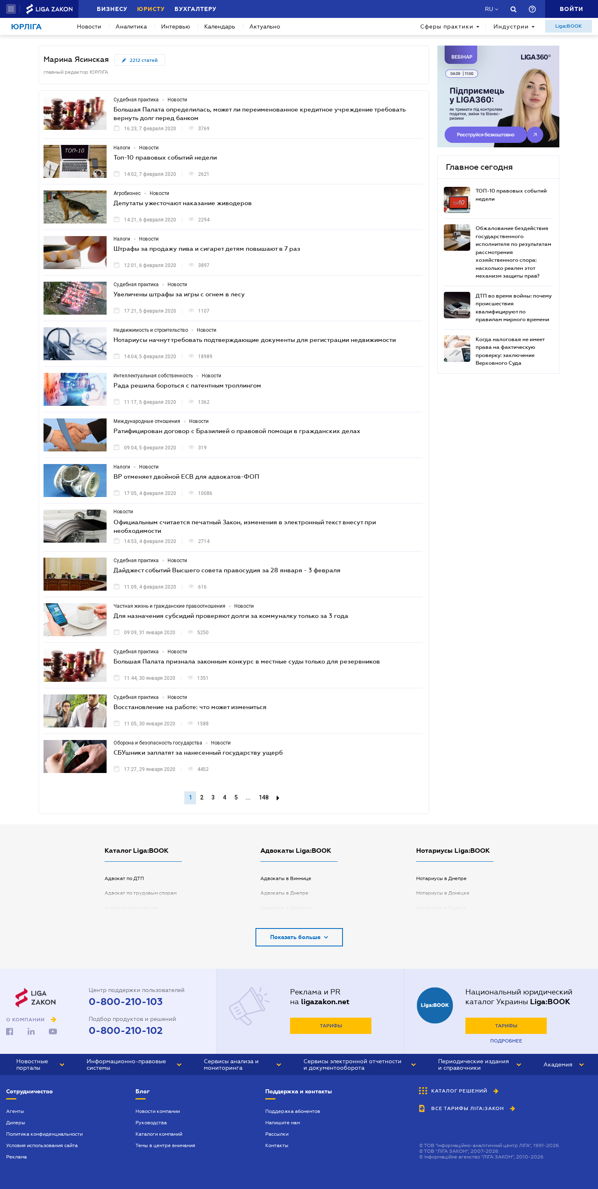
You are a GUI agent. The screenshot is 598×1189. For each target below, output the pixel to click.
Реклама (16, 1157)
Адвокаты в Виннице (285, 878)
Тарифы (331, 1026)
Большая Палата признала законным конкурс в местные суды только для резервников (246, 661)
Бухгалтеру (195, 9)
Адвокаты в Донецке (285, 908)
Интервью (175, 26)
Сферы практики (447, 26)
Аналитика (131, 26)
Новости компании (157, 1111)
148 (263, 797)
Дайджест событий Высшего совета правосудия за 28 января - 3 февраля (226, 570)
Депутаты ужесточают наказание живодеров (182, 202)
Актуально (264, 26)
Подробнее (506, 1041)
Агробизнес (127, 193)
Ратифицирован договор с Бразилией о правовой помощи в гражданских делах (236, 430)
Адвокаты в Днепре (284, 893)
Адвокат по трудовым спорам (141, 893)
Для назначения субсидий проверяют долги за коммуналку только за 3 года (230, 615)
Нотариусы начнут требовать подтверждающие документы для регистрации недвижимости (254, 339)
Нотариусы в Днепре (441, 878)
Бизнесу (112, 9)
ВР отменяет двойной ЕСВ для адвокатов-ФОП (186, 476)
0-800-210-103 (126, 1002)
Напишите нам (282, 1122)
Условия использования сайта (42, 1145)
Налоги (121, 148)
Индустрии (511, 26)
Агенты (15, 1111)
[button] (11, 9)
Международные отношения (146, 421)
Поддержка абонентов (292, 1111)
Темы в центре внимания (165, 1145)
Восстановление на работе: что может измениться (189, 706)
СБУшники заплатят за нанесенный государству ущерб (198, 752)
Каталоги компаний (158, 1134)
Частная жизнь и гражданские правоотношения (169, 606)
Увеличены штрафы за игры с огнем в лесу (179, 294)
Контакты (276, 1145)
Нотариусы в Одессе (441, 908)
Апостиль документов (131, 908)
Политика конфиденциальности (44, 1134)
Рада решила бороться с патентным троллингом (187, 385)
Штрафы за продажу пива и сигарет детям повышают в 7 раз (206, 248)
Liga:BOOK (568, 26)
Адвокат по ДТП (124, 878)
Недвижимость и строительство (150, 330)
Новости (89, 26)
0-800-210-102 (126, 1031)
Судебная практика (136, 100)
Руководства (151, 1122)
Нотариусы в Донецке (442, 893)
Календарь (219, 26)
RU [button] (489, 9)
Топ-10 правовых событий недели (165, 157)
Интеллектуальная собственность (153, 376)
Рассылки (276, 1134)
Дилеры (15, 1122)
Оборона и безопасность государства (157, 743)
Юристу (151, 9)
